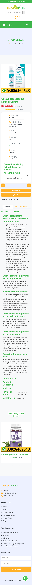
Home (8, 25)
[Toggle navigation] (26, 25)
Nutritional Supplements (10, 532)
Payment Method (8, 512)
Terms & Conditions (9, 515)
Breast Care (6, 535)
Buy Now (16, 195)
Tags (15, 206)
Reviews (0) (24, 206)
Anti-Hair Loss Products (10, 546)
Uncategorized (13, 159)
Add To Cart (17, 190)
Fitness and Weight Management (13, 544)
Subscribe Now (16, 569)
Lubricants (6, 538)
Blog (4, 521)
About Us (6, 509)
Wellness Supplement (10, 541)
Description (7, 206)
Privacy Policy (7, 518)
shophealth (10, 580)
